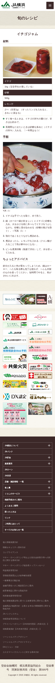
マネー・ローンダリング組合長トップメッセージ (24, 565)
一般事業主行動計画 (11, 580)
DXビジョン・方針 (11, 647)
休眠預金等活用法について (14, 619)
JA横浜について (11, 445)
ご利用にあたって (12, 524)
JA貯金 (8, 457)
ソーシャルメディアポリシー (15, 637)
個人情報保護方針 (10, 542)
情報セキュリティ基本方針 (14, 547)
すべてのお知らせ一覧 (14, 530)
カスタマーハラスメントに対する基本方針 (21, 652)
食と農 (7, 488)
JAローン (9, 469)
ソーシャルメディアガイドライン (17, 642)
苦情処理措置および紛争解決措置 (17, 575)
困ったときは (10, 512)
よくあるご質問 (11, 506)
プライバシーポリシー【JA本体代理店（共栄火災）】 (26, 624)
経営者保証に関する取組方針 (15, 591)
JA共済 (8, 476)
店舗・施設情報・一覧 (14, 482)
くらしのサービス (12, 494)
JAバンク (9, 451)
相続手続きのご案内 (13, 500)
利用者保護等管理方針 (12, 596)
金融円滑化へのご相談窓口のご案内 (18, 586)
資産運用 (8, 463)
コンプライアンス (10, 552)
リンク (7, 518)
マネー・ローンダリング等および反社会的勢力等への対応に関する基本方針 (26, 559)
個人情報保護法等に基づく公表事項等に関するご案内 (26, 601)
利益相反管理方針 (10, 570)
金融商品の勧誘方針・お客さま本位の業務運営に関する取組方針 (26, 607)
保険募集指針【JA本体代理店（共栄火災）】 (22, 629)
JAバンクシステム (10, 614)
